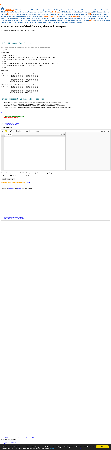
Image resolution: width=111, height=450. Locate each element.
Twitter (19, 188)
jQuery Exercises (6, 18)
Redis (73, 14)
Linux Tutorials (65, 22)
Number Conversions (53, 22)
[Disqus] (55, 288)
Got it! (102, 447)
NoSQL (56, 14)
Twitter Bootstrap (54, 10)
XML (61, 16)
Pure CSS (104, 10)
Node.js (75, 12)
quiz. (28, 182)
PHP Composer (98, 12)
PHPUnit (4, 14)
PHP (62, 12)
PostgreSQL (45, 14)
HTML (16, 10)
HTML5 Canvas (6, 12)
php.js (46, 10)
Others (92, 20)
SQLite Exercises (35, 20)
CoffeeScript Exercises (33, 18)
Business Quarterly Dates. (12, 123)
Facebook (11, 188)
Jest (38, 12)
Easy (3, 179)
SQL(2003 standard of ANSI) (25, 14)
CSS (20, 10)
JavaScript (25, 10)
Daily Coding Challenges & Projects (13, 217)
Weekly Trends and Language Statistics (14, 218)
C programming (87, 12)
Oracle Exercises (12, 20)
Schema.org (40, 10)
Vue (35, 12)
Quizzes (73, 22)
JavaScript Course (18, 12)
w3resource (4, 3)
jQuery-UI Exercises (18, 18)
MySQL (37, 14)
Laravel (106, 12)
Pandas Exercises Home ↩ (11, 117)
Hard (13, 179)
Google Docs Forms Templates (14, 22)
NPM (46, 12)
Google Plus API (96, 14)
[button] (55, 2)
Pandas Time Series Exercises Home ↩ (14, 116)
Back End (56, 12)
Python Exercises (56, 18)
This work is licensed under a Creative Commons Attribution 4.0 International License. (23, 437)
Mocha (42, 12)
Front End (9, 10)
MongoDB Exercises (63, 20)
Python (66, 12)
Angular (31, 12)
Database (11, 14)
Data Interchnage (51, 16)
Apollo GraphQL (81, 14)
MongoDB (63, 14)
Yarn (50, 12)
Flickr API (19, 16)
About (5, 443)
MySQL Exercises (24, 20)
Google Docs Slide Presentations (35, 22)
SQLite (51, 14)
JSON (65, 16)
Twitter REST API (38, 16)
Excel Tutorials (100, 20)
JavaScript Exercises (101, 16)
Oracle (69, 14)
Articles (79, 22)
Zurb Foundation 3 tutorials (91, 10)
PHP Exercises (45, 18)
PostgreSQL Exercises (49, 20)
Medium (8, 179)
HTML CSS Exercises (86, 16)
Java (70, 12)
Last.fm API (27, 16)
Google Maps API (10, 16)
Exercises (75, 16)
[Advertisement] (20, 35)
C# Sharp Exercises (86, 18)
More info (52, 448)
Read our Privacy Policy (10, 442)
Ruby (80, 12)
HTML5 (32, 10)
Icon (26, 12)
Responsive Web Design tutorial (71, 10)
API (89, 14)
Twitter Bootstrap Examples (79, 20)
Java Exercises (98, 18)
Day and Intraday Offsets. (12, 124)
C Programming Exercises (71, 18)
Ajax (69, 16)
